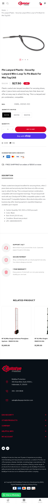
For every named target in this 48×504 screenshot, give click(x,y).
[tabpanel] (24, 41)
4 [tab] (28, 60)
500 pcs (16, 115)
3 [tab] (25, 60)
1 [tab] (20, 60)
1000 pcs (27, 115)
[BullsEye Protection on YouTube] (3, 448)
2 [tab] (23, 60)
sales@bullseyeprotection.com (22, 400)
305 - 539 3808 (17, 391)
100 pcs (6, 115)
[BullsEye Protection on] (7, 448)
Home (4, 10)
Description (7, 176)
